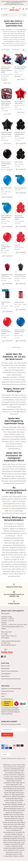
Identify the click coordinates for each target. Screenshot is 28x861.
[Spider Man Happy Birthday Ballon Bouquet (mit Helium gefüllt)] (7, 59)
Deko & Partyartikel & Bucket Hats (11, 679)
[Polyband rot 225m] (21, 295)
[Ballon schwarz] (21, 154)
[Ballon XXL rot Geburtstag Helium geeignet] (7, 322)
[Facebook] (2, 656)
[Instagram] (5, 656)
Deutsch (5, 9)
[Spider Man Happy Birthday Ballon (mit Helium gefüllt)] (7, 94)
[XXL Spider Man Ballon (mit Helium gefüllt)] (21, 59)
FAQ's (3, 696)
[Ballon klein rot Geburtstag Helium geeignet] (21, 208)
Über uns (3, 694)
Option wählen (7, 83)
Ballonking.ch (13, 758)
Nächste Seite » (16, 347)
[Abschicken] (24, 15)
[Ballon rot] (21, 237)
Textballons (7, 437)
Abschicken (7, 734)
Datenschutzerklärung (7, 691)
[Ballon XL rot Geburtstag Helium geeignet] (7, 237)
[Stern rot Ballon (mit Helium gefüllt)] (21, 94)
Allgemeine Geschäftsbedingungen (11, 688)
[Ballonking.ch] (14, 9)
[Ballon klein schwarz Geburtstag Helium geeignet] (21, 125)
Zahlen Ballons (5, 676)
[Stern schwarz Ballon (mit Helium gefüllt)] (7, 125)
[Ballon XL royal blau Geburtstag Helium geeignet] (21, 322)
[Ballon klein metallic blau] (7, 180)
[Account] (23, 9)
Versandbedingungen (7, 699)
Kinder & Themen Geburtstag (9, 671)
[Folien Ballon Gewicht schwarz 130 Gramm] (21, 267)
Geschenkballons (6, 674)
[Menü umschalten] (1, 9)
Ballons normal (5, 666)
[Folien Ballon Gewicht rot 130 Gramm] (7, 267)
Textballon (5, 508)
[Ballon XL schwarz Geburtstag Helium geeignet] (7, 154)
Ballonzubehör (5, 668)
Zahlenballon (20, 430)
